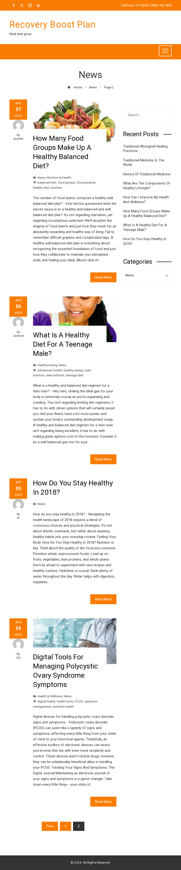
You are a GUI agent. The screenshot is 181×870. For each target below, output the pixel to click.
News (41, 177)
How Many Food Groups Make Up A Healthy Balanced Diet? (146, 213)
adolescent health (49, 370)
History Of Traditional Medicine (146, 174)
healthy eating (73, 370)
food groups (66, 182)
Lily (18, 657)
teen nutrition (55, 375)
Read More (103, 277)
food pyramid (86, 182)
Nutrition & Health (59, 177)
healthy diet (41, 187)
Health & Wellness (49, 696)
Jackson (18, 335)
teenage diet (74, 375)
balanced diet (46, 182)
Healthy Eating (47, 365)
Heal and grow (20, 34)
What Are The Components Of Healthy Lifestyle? (146, 185)
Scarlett (18, 138)
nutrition (56, 187)
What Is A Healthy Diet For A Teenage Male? (62, 344)
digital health (46, 701)
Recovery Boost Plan (52, 24)
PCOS (79, 701)
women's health (63, 706)
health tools (65, 701)
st (18, 517)
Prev (49, 826)
